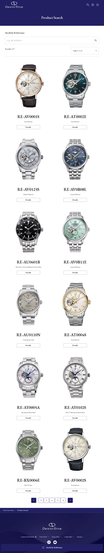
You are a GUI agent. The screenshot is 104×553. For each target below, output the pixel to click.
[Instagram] (49, 542)
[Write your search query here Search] (88, 5)
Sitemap (79, 537)
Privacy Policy (56, 537)
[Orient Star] (14, 5)
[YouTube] (55, 542)
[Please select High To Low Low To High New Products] (85, 50)
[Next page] (70, 500)
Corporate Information (27, 537)
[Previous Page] (33, 500)
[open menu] (97, 5)
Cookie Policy (68, 537)
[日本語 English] (92, 5)
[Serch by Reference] (52, 40)
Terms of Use (43, 537)
